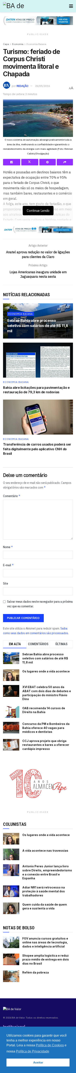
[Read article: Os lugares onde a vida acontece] (11, 839)
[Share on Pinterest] (47, 162)
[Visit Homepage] (19, 6)
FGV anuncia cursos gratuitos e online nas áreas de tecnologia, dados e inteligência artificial (45, 942)
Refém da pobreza (35, 972)
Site (5, 583)
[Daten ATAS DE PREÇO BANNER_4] (38, 20)
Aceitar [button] (38, 1062)
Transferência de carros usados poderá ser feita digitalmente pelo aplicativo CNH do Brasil (37, 449)
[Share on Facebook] (11, 162)
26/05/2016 (42, 86)
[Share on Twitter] (30, 162)
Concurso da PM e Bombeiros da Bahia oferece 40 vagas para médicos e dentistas (46, 727)
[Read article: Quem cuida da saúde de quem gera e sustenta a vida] (11, 908)
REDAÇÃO (22, 86)
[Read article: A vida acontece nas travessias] (11, 854)
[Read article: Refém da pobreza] (11, 976)
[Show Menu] (71, 6)
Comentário (11, 496)
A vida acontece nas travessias (45, 850)
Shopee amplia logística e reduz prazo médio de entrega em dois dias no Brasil (45, 959)
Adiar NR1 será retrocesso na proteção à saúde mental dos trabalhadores (43, 891)
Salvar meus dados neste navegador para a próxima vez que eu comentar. (40, 604)
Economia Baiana (36, 44)
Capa (6, 44)
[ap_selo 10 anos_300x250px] (38, 783)
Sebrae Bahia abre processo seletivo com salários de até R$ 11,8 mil (37, 325)
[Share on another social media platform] (65, 162)
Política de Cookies (50, 1045)
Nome (8, 547)
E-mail (8, 565)
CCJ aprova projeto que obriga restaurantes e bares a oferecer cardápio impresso (45, 745)
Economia (17, 44)
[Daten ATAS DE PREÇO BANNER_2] (38, 229)
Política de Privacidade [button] (32, 1051)
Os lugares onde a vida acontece (46, 671)
